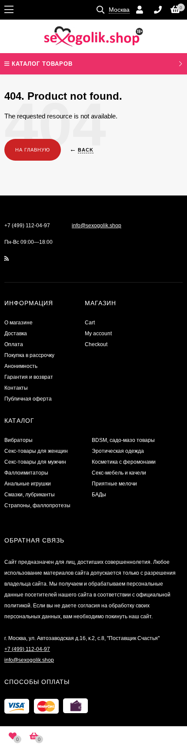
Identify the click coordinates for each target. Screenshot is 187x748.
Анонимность (20, 366)
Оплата (13, 344)
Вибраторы (18, 440)
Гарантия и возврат (28, 377)
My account (98, 333)
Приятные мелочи (114, 484)
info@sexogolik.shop (96, 225)
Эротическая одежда (118, 451)
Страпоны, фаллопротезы (37, 505)
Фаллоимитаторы (26, 473)
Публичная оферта (28, 399)
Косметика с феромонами (124, 462)
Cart (90, 323)
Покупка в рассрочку (29, 355)
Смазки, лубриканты (29, 495)
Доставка (15, 333)
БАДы (99, 495)
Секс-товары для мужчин (35, 462)
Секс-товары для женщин (36, 451)
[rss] (6, 259)
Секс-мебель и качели (119, 473)
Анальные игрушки (27, 484)
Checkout (96, 344)
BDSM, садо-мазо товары (123, 440)
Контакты (16, 388)
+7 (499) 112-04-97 (27, 225)
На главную (32, 149)
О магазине (18, 323)
